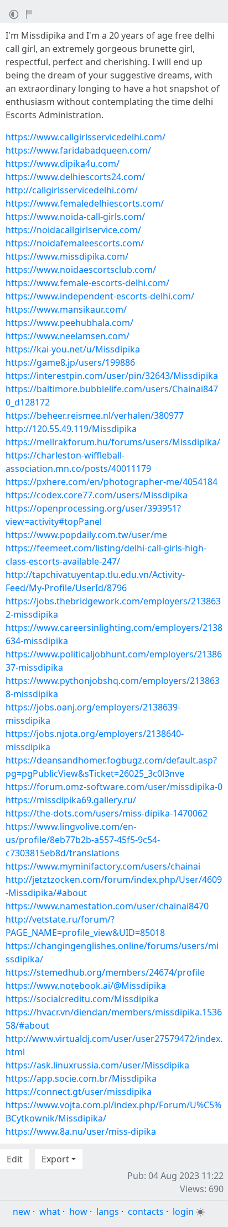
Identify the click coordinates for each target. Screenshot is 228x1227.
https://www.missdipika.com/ (67, 256)
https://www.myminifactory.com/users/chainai (103, 866)
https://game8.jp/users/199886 (70, 362)
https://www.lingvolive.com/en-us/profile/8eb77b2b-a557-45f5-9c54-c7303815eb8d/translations (83, 839)
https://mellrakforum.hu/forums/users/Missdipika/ (113, 442)
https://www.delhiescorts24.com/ (75, 177)
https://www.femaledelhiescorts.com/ (85, 203)
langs (107, 1211)
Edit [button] (15, 1159)
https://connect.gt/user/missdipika (79, 1092)
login (183, 1211)
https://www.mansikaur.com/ (66, 309)
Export (55, 1159)
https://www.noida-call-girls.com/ (75, 216)
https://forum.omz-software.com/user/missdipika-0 (114, 787)
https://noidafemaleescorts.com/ (75, 243)
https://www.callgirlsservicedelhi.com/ (85, 137)
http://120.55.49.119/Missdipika (71, 429)
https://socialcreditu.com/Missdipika (82, 999)
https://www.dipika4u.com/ (63, 163)
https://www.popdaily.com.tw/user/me (86, 535)
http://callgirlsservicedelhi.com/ (72, 190)
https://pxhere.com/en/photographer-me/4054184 (111, 482)
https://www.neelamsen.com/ (67, 336)
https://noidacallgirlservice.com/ (73, 230)
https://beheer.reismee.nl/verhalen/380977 (95, 415)
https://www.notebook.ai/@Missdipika (86, 986)
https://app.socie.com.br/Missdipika (81, 1078)
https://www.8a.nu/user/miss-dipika (81, 1131)
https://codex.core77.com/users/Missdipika (97, 495)
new (21, 1211)
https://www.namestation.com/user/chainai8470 (107, 906)
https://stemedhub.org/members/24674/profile (105, 972)
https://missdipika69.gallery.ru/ (71, 800)
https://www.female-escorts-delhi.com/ (87, 283)
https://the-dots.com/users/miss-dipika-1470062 (107, 813)
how (78, 1211)
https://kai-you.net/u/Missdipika (73, 349)
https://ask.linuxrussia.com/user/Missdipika (97, 1065)
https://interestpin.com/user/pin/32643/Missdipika (112, 376)
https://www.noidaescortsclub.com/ (81, 270)
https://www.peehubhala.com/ (69, 323)
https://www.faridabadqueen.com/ (78, 150)
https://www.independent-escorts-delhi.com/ (100, 296)
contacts (146, 1211)
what (49, 1211)
